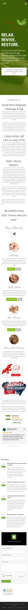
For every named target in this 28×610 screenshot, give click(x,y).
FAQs (24, 607)
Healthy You (10, 607)
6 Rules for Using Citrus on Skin (16, 482)
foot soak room (7, 187)
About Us (5, 607)
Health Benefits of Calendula (15, 514)
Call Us (20, 607)
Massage (14, 255)
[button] (26, 3)
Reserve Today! (12, 299)
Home (16, 607)
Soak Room (14, 287)
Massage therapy (8, 167)
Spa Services (14, 318)
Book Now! (11, 269)
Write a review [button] (17, 422)
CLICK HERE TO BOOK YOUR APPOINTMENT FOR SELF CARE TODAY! (14, 71)
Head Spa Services (14, 348)
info (18, 269)
